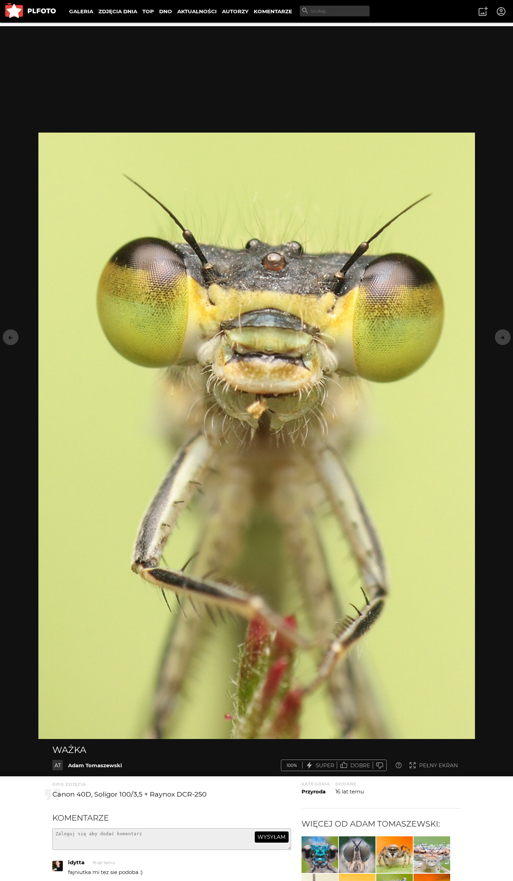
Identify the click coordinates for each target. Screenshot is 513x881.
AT (57, 765)
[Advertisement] (256, 75)
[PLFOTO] (30, 11)
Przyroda (314, 791)
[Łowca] (357, 854)
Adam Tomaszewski (95, 765)
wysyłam (271, 837)
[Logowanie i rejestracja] (501, 11)
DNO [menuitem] (165, 11)
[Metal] (320, 854)
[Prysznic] (432, 854)
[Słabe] (380, 765)
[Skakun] (394, 854)
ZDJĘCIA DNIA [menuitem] (117, 11)
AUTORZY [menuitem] (235, 11)
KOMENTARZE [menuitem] (273, 11)
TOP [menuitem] (148, 11)
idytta (76, 862)
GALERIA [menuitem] (81, 11)
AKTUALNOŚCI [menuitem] (197, 11)
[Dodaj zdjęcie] (483, 11)
